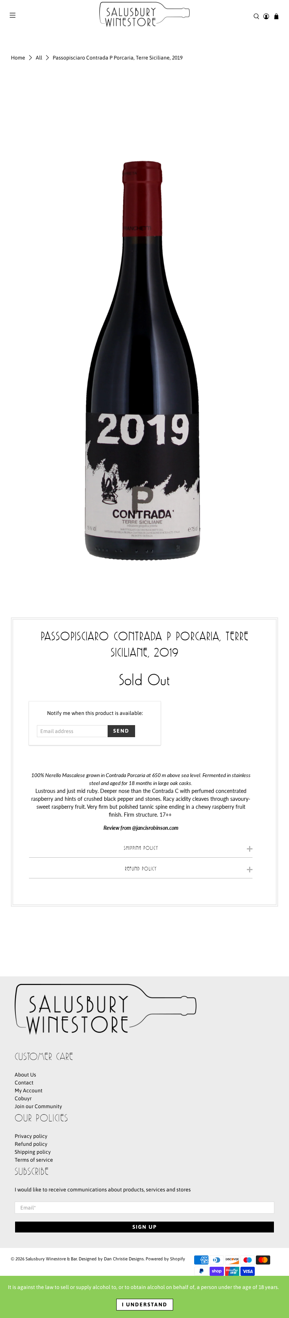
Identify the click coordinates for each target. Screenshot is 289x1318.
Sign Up (144, 1227)
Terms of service (34, 1160)
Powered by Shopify (165, 1258)
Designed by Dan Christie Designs (111, 1258)
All (39, 57)
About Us (25, 1075)
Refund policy (31, 1144)
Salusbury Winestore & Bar (51, 1258)
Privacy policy (31, 1136)
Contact (24, 1083)
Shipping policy (33, 1152)
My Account (29, 1090)
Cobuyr (23, 1098)
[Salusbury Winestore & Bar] (144, 16)
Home (18, 57)
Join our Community (38, 1106)
